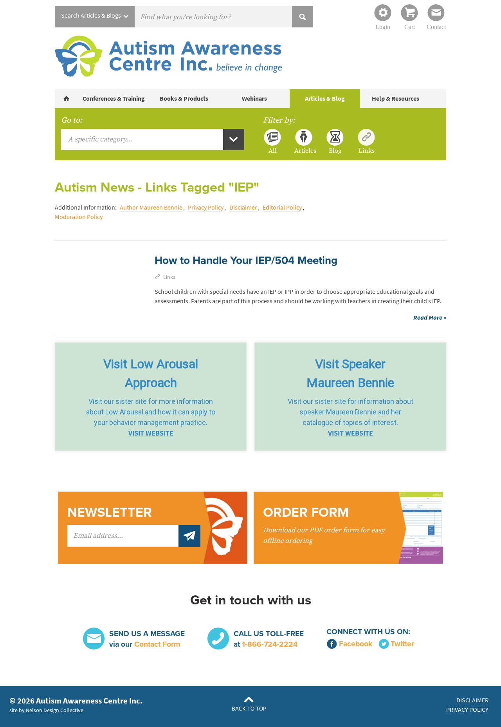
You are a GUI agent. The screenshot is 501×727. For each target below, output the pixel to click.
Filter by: (279, 120)
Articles (303, 150)
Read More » (429, 317)
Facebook (355, 643)
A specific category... (100, 139)
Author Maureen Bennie (151, 207)
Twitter (402, 643)
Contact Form (157, 644)
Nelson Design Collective (54, 710)
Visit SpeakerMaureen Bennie (350, 373)
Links (367, 150)
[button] (150, 396)
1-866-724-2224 (269, 644)
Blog (335, 150)
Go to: (71, 120)
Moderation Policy (79, 217)
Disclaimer (243, 207)
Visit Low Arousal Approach (150, 373)
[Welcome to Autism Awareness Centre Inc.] (66, 98)
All (273, 150)
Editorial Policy (282, 207)
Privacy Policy (205, 207)
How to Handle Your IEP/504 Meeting (246, 260)
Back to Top (249, 709)
